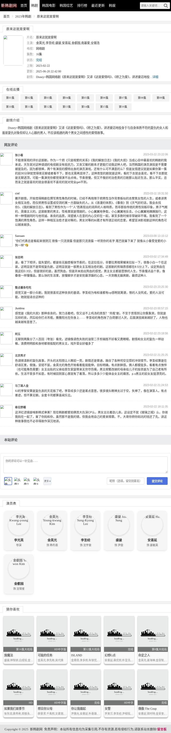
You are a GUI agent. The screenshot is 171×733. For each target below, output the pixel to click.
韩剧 (34, 5)
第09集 (161, 97)
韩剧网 (9, 6)
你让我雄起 (78, 708)
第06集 (104, 97)
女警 (108, 708)
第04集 (67, 97)
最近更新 (98, 5)
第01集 (10, 97)
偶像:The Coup (147, 708)
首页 (23, 5)
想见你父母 (45, 708)
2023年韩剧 (23, 16)
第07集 (123, 97)
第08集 (142, 97)
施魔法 (8, 655)
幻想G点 (110, 655)
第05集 (85, 97)
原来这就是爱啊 (48, 16)
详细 (155, 77)
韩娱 (112, 5)
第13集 (67, 106)
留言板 (162, 729)
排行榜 (82, 5)
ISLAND (76, 655)
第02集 (29, 97)
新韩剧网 (36, 729)
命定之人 (144, 655)
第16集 (123, 106)
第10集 (10, 106)
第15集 (104, 106)
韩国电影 (48, 5)
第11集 (29, 106)
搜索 (166, 5)
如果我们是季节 (14, 708)
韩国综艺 (66, 5)
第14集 (85, 106)
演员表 (11, 503)
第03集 (48, 97)
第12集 (48, 106)
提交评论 (157, 481)
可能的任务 (45, 655)
